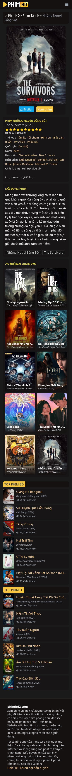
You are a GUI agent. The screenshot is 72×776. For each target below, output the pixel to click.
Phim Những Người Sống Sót (26, 120)
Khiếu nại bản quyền (34, 768)
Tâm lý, (21, 137)
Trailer (28, 109)
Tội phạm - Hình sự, (39, 137)
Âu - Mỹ (23, 146)
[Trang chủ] (15, 4)
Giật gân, (58, 137)
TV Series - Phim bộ (25, 142)
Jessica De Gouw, (23, 164)
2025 (16, 151)
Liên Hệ (12, 768)
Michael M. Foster (46, 164)
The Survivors (53, 252)
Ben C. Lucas (47, 155)
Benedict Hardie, (48, 159)
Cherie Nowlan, (28, 155)
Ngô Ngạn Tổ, (27, 159)
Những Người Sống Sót (23, 252)
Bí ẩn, (8, 142)
